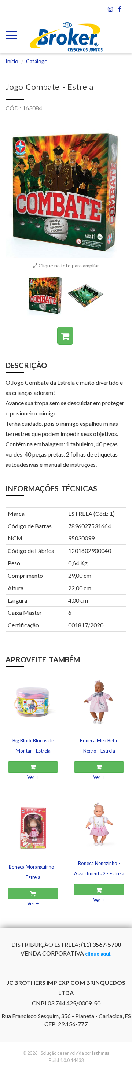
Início (12, 61)
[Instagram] (111, 9)
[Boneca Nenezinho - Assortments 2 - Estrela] (99, 821)
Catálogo (37, 61)
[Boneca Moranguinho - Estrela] (33, 825)
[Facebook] (119, 9)
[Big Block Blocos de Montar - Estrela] (33, 698)
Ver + (33, 777)
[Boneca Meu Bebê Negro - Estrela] (99, 698)
